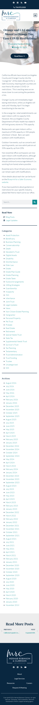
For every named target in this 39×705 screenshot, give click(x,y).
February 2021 (12, 559)
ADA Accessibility (23, 699)
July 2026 (10, 386)
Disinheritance (12, 262)
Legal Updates (11, 305)
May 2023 (10, 496)
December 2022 (12, 512)
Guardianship (11, 288)
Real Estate (10, 328)
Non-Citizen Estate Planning (17, 311)
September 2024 (12, 456)
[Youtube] (25, 2)
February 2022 (12, 519)
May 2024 (10, 459)
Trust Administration (14, 354)
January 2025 (11, 442)
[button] (35, 15)
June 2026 (10, 389)
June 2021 (10, 545)
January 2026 (11, 403)
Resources (11, 683)
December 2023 (12, 476)
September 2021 (12, 535)
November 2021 (12, 529)
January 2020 (11, 602)
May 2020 (10, 588)
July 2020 (10, 582)
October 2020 (11, 572)
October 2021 (11, 532)
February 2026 (12, 399)
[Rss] (21, 2)
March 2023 (11, 502)
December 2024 (12, 446)
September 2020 (12, 575)
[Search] (34, 202)
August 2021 (11, 539)
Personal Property (13, 318)
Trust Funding (11, 358)
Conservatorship (12, 245)
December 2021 (12, 525)
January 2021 (11, 562)
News (8, 308)
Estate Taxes (11, 278)
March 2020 (11, 595)
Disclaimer (14, 699)
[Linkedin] (17, 2)
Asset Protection (12, 235)
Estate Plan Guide (13, 272)
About (19, 674)
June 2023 (10, 492)
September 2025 (12, 416)
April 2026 (10, 396)
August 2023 (11, 486)
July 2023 (10, 489)
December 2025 (12, 406)
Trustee (9, 361)
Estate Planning (12, 275)
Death (8, 248)
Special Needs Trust (14, 335)
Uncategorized (12, 364)
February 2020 (12, 598)
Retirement (10, 331)
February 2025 (12, 439)
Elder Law (10, 265)
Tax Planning (11, 348)
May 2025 (10, 429)
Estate (8, 268)
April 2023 (10, 499)
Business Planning (13, 242)
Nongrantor (10, 315)
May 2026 (10, 393)
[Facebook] (13, 2)
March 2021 (11, 555)
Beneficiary (10, 238)
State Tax (9, 338)
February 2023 (12, 505)
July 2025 (10, 423)
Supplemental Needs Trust (16, 341)
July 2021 (10, 542)
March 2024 (11, 466)
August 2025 (11, 419)
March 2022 (11, 515)
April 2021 (10, 552)
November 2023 (12, 479)
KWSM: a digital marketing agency (23, 701)
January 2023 (11, 509)
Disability (9, 258)
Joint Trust (10, 301)
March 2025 (11, 436)
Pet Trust (9, 321)
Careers (29, 683)
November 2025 (12, 409)
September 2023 (12, 482)
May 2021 (10, 549)
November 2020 (12, 568)
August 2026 (11, 383)
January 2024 (11, 472)
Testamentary (11, 351)
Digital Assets (11, 255)
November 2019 (12, 605)
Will (7, 368)
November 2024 (12, 449)
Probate (9, 325)
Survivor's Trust (12, 345)
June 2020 (10, 585)
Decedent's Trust (12, 252)
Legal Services (19, 679)
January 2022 (11, 522)
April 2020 (10, 592)
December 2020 (12, 565)
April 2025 (10, 433)
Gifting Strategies (13, 285)
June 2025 (10, 426)
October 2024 (11, 452)
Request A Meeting (19, 688)
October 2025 (11, 413)
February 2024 (12, 469)
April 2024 (10, 462)
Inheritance (10, 298)
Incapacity (10, 292)
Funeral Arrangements (15, 282)
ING (7, 295)
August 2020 (11, 578)
